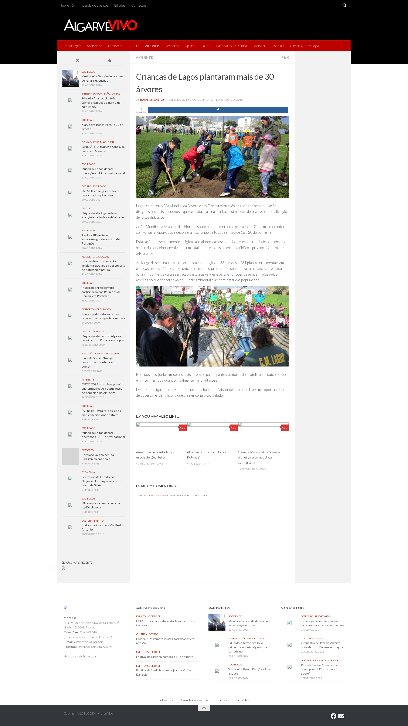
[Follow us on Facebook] (334, 716)
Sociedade (94, 46)
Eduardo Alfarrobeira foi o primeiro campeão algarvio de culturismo (101, 102)
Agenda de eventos (94, 5)
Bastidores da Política (231, 46)
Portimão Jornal (108, 93)
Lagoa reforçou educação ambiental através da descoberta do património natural (103, 265)
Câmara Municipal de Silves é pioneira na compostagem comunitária (259, 457)
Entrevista (115, 46)
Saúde (205, 46)
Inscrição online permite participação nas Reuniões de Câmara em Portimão (101, 292)
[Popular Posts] (109, 61)
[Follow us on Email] (341, 716)
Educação (102, 256)
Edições (119, 5)
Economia (277, 46)
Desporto (172, 46)
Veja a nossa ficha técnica (80, 656)
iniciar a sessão (157, 495)
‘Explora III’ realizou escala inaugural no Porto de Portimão (101, 239)
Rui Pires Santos (152, 99)
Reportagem (72, 46)
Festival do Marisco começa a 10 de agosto (165, 656)
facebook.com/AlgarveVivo (95, 646)
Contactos (138, 5)
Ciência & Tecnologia (304, 46)
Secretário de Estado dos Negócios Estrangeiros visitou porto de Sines (102, 481)
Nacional (259, 46)
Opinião (190, 46)
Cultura (134, 46)
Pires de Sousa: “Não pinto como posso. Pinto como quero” (100, 362)
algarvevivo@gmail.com (88, 642)
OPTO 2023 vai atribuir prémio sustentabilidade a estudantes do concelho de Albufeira (102, 388)
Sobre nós (67, 5)
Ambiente (152, 46)
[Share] (218, 110)
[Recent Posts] (78, 61)
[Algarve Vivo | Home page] (100, 25)
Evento (86, 186)
